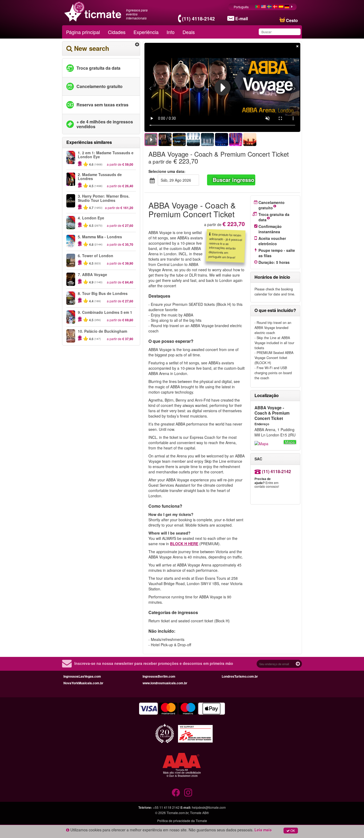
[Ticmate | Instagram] (188, 793)
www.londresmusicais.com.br (165, 683)
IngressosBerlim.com (159, 676)
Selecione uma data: (166, 171)
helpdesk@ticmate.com (209, 807)
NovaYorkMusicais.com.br (83, 683)
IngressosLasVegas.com (82, 676)
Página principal (83, 31)
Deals (189, 31)
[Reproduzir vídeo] (222, 87)
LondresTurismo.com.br (240, 676)
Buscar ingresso (233, 180)
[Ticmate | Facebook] (176, 793)
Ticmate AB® (199, 812)
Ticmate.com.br (177, 812)
